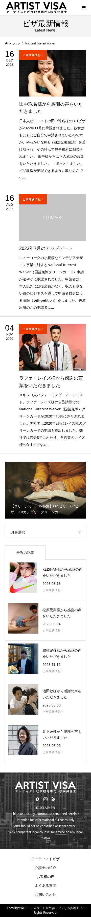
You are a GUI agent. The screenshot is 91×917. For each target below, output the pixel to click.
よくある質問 (45, 885)
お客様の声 (45, 876)
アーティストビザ (45, 858)
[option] (45, 490)
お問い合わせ (45, 894)
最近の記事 (25, 552)
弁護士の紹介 (45, 867)
